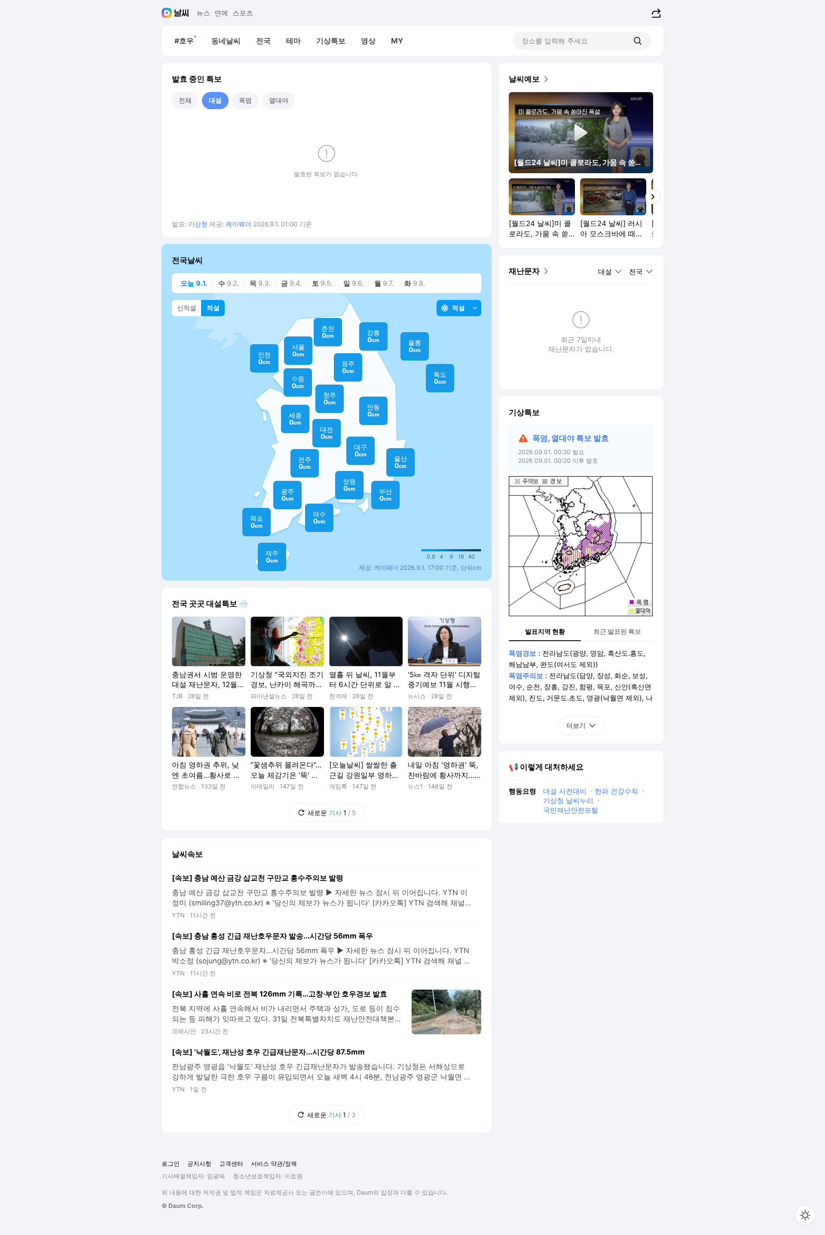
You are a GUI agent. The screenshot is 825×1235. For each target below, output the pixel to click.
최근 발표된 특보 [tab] (617, 631)
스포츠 (242, 13)
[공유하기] (655, 13)
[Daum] (168, 13)
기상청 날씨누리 (568, 800)
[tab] (192, 283)
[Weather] (181, 13)
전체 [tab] (185, 100)
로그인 (171, 1163)
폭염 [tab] (245, 100)
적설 (213, 308)
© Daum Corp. (183, 1205)
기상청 (198, 224)
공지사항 (199, 1163)
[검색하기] (638, 41)
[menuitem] (185, 40)
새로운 (322, 810)
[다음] (652, 197)
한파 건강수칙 (616, 791)
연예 (221, 13)
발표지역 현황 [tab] (545, 631)
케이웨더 (238, 224)
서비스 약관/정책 (274, 1163)
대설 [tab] (215, 100)
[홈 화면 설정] (805, 1215)
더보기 (576, 725)
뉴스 (203, 13)
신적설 (186, 308)
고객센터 (231, 1163)
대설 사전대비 (565, 791)
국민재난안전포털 (570, 809)
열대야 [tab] (278, 100)
